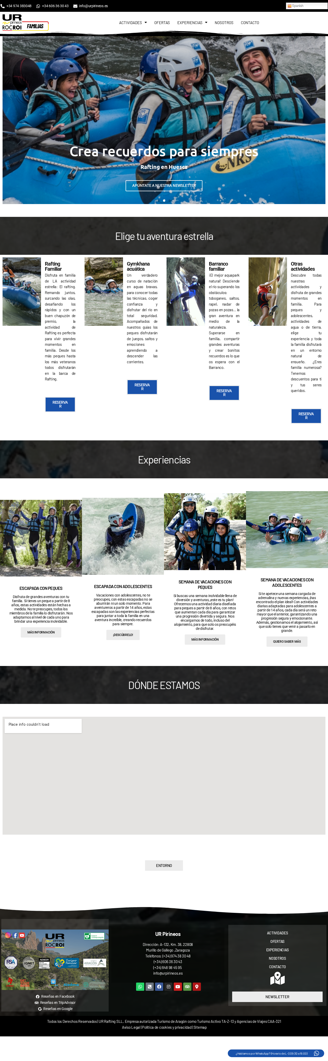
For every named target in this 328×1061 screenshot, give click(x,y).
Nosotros (224, 22)
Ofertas (162, 22)
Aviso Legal (131, 1027)
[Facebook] (159, 987)
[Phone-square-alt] (150, 987)
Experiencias (189, 22)
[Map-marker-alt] (197, 987)
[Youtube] (178, 987)
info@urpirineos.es (168, 973)
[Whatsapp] (140, 987)
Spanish (297, 6)
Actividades (130, 22)
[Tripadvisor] (187, 987)
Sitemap (200, 1027)
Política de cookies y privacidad (167, 1027)
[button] (7, 120)
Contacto (250, 22)
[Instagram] (168, 987)
